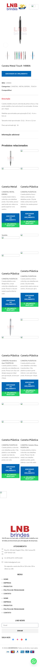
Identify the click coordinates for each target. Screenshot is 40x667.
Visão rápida (4, 230)
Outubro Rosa (33, 445)
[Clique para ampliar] (5, 45)
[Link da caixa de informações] (18, 494)
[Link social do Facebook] (15, 1)
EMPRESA (7, 583)
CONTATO (7, 593)
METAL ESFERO (24, 86)
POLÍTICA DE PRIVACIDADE (14, 590)
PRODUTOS (8, 586)
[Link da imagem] (20, 531)
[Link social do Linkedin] (22, 1)
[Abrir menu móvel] (3, 7)
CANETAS (14, 86)
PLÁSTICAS (32, 192)
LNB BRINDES (13, 648)
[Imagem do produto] (10, 176)
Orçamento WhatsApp (11, 225)
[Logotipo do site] (17, 7)
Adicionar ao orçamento (16, 74)
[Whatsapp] (34, 661)
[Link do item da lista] (20, 558)
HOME (6, 579)
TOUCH (33, 86)
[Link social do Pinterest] (20, 1)
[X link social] (17, 1)
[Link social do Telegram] (25, 1)
